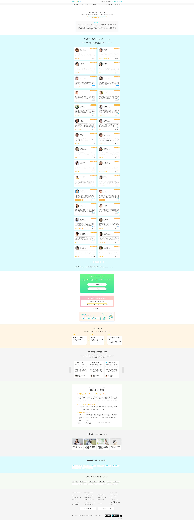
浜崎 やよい (106, 176)
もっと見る (93, 85)
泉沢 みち (81, 77)
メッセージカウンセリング (107, 4)
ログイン (114, 1)
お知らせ (99, 515)
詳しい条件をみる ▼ (97, 308)
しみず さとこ (82, 162)
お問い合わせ (83, 515)
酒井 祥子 (81, 205)
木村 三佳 (105, 134)
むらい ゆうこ (106, 219)
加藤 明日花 (82, 219)
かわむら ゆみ (82, 176)
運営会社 (73, 515)
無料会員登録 (120, 1)
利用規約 (76, 515)
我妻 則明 (105, 106)
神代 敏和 (81, 148)
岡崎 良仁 (81, 106)
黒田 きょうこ (106, 247)
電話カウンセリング (96, 4)
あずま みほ (82, 63)
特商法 (80, 515)
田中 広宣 (105, 49)
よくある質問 (95, 515)
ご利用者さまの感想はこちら (83, 420)
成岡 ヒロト (82, 120)
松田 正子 (105, 205)
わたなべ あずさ (83, 233)
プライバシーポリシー (89, 515)
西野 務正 (105, 148)
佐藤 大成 (81, 134)
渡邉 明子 (105, 63)
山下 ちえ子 (82, 247)
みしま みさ (82, 49)
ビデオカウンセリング (85, 4)
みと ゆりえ (106, 162)
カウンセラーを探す (75, 4)
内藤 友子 (105, 120)
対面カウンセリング (118, 4)
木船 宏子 (105, 233)
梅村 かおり (106, 77)
